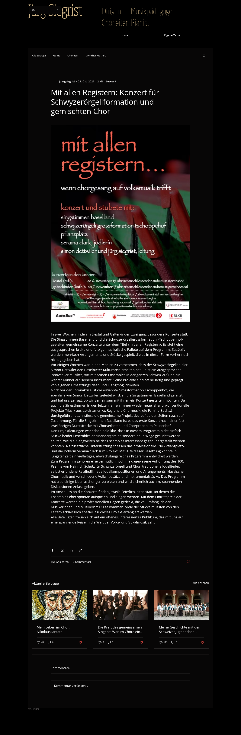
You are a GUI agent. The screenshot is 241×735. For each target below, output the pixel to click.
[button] (204, 55)
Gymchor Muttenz (96, 55)
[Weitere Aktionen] (188, 81)
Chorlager (72, 55)
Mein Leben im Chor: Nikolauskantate (53, 629)
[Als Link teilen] (80, 550)
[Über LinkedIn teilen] (71, 550)
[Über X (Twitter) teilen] (62, 550)
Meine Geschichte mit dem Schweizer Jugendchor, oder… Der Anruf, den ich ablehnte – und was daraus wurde (180, 629)
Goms (56, 55)
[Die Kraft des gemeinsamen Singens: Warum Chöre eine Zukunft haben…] (120, 605)
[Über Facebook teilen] (52, 550)
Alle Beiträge (39, 55)
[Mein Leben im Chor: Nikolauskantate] (59, 605)
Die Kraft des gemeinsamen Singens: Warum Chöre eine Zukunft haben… (120, 629)
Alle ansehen (201, 583)
